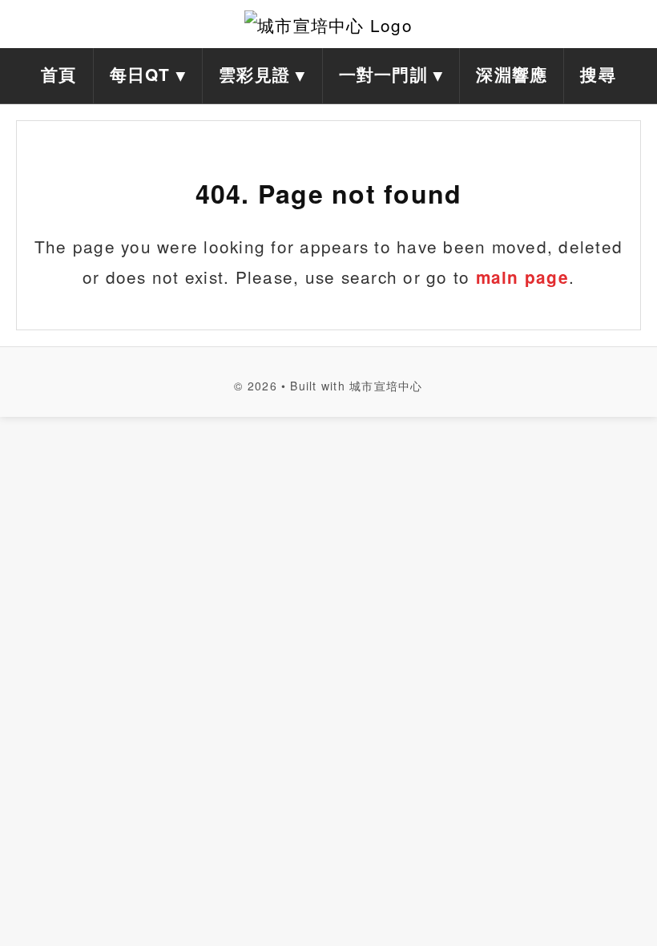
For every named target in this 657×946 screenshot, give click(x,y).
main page (522, 277)
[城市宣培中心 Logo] (328, 24)
